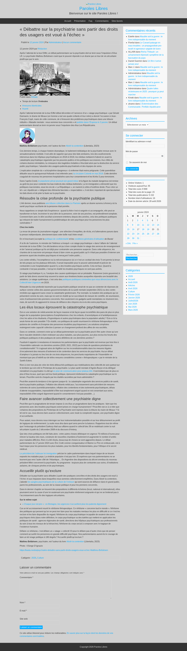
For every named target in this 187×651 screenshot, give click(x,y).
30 (133, 238)
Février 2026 (134, 295)
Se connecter (132, 169)
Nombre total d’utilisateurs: (140, 198)
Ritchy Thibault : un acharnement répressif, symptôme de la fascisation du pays (146, 55)
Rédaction (42, 49)
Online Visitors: (135, 183)
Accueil (67, 21)
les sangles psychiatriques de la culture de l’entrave (51, 482)
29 (128, 238)
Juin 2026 (132, 304)
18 (143, 229)
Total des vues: (135, 189)
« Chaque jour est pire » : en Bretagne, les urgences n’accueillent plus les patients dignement (64, 504)
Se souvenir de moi (138, 162)
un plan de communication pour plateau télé (72, 371)
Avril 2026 (132, 288)
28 (158, 234)
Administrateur (55, 42)
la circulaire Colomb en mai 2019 (88, 173)
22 (128, 234)
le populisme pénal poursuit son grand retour (58, 181)
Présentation (80, 21)
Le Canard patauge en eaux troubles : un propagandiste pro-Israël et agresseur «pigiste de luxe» (145, 46)
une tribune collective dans (63, 203)
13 (153, 225)
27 (153, 234)
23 (133, 234)
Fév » (135, 243)
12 (148, 225)
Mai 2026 (132, 307)
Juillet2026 (133, 301)
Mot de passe (132, 151)
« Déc (128, 243)
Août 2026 (133, 282)
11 (143, 225)
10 (138, 225)
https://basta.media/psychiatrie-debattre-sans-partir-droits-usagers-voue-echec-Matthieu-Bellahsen (64, 550)
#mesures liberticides (31, 106)
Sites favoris (117, 21)
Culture (40, 558)
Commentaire (26, 577)
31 (138, 238)
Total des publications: (138, 195)
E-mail (23, 611)
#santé (25, 109)
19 (148, 229)
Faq (90, 21)
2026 (34, 558)
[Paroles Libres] (93, 4)
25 (143, 234)
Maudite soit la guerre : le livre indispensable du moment (144, 76)
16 (133, 229)
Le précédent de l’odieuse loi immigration (38, 453)
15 (128, 229)
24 (138, 234)
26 (148, 234)
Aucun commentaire (72, 42)
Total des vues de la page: (140, 192)
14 (158, 225)
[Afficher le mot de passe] (162, 156)
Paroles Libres (93, 8)
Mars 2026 (133, 310)
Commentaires (102, 21)
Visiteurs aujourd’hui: (138, 186)
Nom (22, 602)
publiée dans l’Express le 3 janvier (92, 122)
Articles (131, 285)
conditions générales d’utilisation (89, 239)
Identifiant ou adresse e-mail (138, 141)
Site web (24, 619)
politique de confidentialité (57, 239)
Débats (34, 97)
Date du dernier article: (138, 201)
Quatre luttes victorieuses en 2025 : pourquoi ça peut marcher (146, 91)
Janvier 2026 (134, 298)
